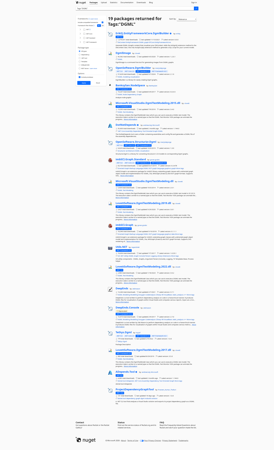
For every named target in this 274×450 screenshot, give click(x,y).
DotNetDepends (126, 125)
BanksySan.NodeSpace (130, 85)
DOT (150, 168)
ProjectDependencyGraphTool (135, 389)
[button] (89, 19)
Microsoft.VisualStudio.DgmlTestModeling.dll (144, 181)
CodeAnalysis (150, 295)
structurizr (121, 151)
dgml (142, 398)
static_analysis (178, 295)
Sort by (172, 19)
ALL (99, 25)
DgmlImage (123, 53)
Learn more (94, 19)
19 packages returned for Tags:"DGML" (135, 21)
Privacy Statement (169, 440)
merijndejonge (160, 68)
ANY (103, 25)
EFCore (151, 42)
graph (146, 42)
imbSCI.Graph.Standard (131, 159)
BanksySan (153, 86)
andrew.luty (147, 125)
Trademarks (183, 440)
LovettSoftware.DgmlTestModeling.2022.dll (143, 266)
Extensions (167, 256)
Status (121, 422)
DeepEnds (122, 288)
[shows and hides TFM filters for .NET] (80, 30)
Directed (149, 131)
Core (123, 131)
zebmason (136, 289)
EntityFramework (132, 42)
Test (124, 112)
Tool (144, 131)
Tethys (120, 341)
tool (124, 381)
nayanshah (135, 247)
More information (130, 119)
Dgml (125, 341)
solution (154, 398)
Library (159, 256)
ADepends (130, 381)
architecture (130, 151)
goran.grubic (155, 160)
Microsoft (156, 125)
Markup (132, 168)
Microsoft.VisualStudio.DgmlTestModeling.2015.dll (148, 103)
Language (139, 168)
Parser (147, 256)
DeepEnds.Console (127, 307)
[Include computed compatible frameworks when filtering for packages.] (102, 22)
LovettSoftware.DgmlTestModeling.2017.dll (143, 350)
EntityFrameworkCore (163, 42)
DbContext (122, 42)
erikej (178, 33)
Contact (80, 422)
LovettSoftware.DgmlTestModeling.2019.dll (143, 203)
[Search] (196, 8)
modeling (126, 77)
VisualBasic (168, 295)
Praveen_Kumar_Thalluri (167, 390)
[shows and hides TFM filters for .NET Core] (80, 34)
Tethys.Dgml (124, 332)
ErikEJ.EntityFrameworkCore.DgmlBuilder (142, 33)
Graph (139, 94)
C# (119, 256)
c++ (185, 295)
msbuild (148, 398)
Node (125, 94)
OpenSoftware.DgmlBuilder (133, 68)
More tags (180, 168)
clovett (137, 53)
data (173, 234)
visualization (135, 77)
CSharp (158, 295)
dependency (130, 398)
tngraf (138, 332)
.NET (119, 131)
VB (162, 295)
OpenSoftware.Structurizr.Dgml (136, 142)
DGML (141, 42)
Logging (154, 256)
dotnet (120, 381)
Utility (126, 256)
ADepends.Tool (125, 372)
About (123, 440)
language (160, 168)
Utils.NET (121, 247)
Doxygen (141, 295)
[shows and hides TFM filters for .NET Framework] (80, 42)
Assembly (129, 131)
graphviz (168, 168)
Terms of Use (132, 440)
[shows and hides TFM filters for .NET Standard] (80, 38)
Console (142, 256)
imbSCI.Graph (124, 225)
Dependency (132, 94)
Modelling (134, 295)
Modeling (129, 112)
